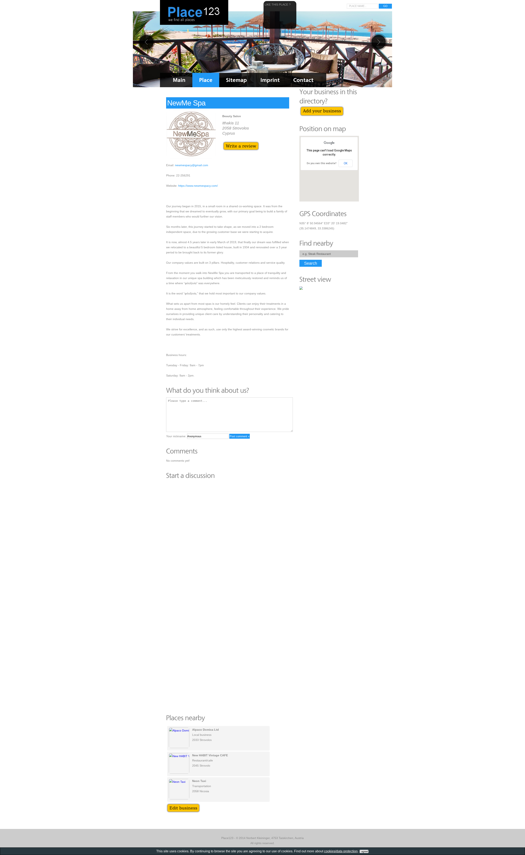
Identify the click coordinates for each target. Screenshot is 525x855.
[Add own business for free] (321, 108)
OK (345, 163)
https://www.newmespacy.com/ (198, 185)
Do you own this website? (322, 163)
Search (310, 263)
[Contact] (303, 80)
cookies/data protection (341, 851)
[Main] (179, 80)
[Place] (205, 80)
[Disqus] (227, 539)
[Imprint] (270, 80)
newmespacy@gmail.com (191, 165)
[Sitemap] (236, 80)
